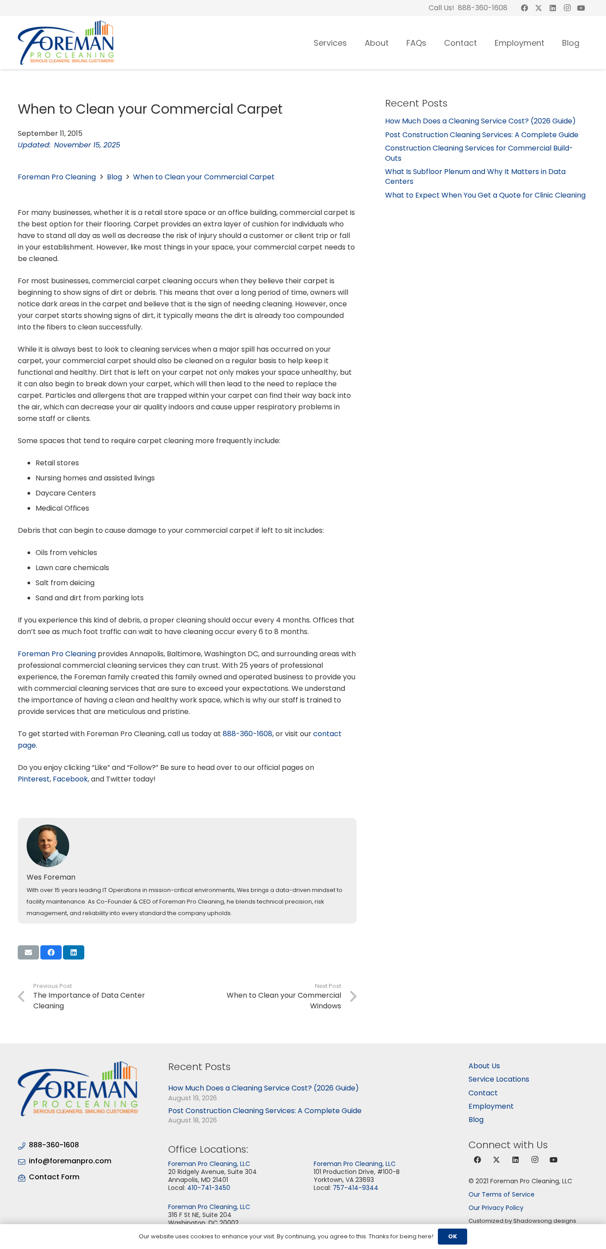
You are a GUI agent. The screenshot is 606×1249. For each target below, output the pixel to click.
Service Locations (498, 1079)
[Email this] (28, 952)
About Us (484, 1066)
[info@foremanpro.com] (23, 1161)
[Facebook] (524, 8)
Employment (491, 1106)
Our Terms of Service (501, 1194)
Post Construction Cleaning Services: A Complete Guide (481, 135)
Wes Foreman (51, 877)
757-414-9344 (355, 1187)
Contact (483, 1093)
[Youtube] (554, 1160)
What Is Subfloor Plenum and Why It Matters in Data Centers (475, 176)
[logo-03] (66, 42)
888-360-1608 (247, 734)
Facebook (70, 779)
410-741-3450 (208, 1187)
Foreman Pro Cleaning (57, 177)
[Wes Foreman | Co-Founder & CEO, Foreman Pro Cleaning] (188, 846)
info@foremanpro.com (70, 1161)
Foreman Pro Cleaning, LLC (209, 1163)
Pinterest (34, 779)
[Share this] (51, 952)
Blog (114, 177)
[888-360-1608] (23, 1145)
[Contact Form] (23, 1177)
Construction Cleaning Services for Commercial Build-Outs (479, 153)
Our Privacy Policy (495, 1207)
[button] (354, 43)
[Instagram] (567, 8)
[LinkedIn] (553, 8)
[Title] (581, 8)
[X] (538, 8)
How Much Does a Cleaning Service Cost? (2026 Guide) (480, 121)
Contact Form (54, 1177)
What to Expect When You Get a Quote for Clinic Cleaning (485, 195)
